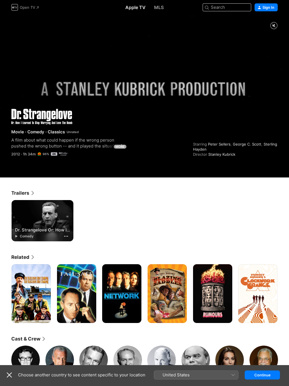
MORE (120, 147)
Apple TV (135, 7)
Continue (262, 375)
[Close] (9, 375)
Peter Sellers (219, 144)
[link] (23, 193)
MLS (159, 7)
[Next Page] (283, 294)
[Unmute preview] (274, 25)
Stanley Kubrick (221, 154)
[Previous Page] (6, 294)
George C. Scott (247, 144)
